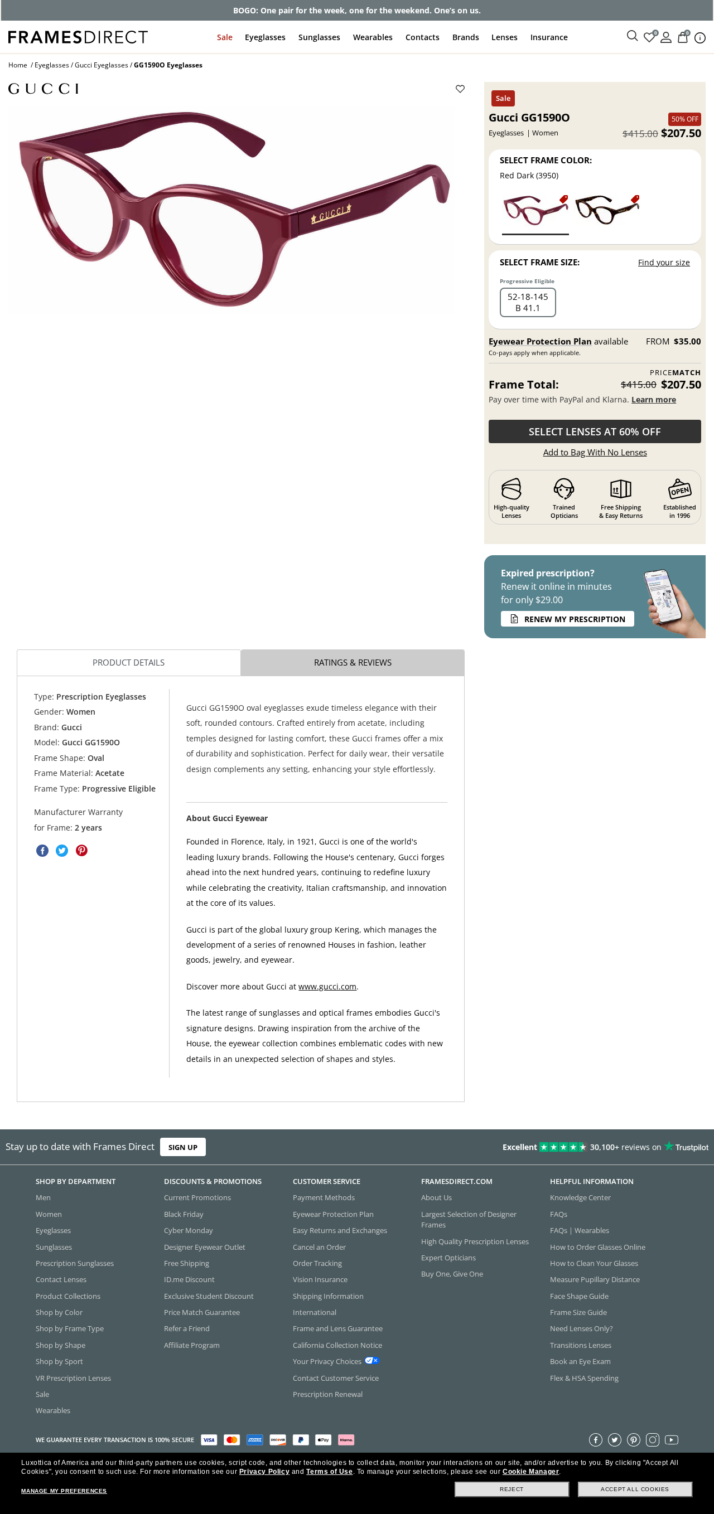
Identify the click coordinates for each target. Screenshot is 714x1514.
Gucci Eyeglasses (101, 65)
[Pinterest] (633, 1440)
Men (43, 1198)
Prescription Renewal (328, 1394)
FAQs (558, 1214)
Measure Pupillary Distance (595, 1280)
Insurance (549, 37)
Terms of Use (329, 1472)
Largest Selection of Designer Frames (469, 1219)
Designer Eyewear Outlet (204, 1247)
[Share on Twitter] (62, 851)
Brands (465, 37)
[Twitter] (614, 1440)
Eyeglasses (265, 37)
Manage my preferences (64, 1491)
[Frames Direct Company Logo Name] (78, 36)
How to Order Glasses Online (597, 1247)
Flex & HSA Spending (584, 1378)
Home (17, 65)
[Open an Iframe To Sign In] (666, 36)
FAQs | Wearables (579, 1230)
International (314, 1312)
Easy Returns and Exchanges (340, 1230)
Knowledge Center (580, 1198)
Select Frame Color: (546, 160)
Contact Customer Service (336, 1378)
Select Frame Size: (540, 262)
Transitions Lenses (580, 1345)
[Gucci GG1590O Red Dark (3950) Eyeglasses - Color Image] (535, 214)
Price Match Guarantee (202, 1312)
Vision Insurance (320, 1280)
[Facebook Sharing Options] (42, 851)
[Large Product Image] (231, 210)
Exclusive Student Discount (209, 1296)
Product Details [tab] (129, 662)
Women (49, 1214)
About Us (436, 1198)
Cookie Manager (531, 1472)
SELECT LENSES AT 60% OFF (595, 431)
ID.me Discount (189, 1280)
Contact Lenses (61, 1280)
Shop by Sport (59, 1361)
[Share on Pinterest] (81, 851)
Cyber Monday (188, 1230)
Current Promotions (197, 1198)
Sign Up (182, 1147)
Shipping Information (328, 1296)
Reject (512, 1489)
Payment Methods (324, 1198)
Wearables (373, 37)
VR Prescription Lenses (73, 1378)
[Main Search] (632, 36)
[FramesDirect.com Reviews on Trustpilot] (562, 1147)
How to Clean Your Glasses (594, 1263)
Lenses (504, 37)
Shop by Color (59, 1312)
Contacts (423, 37)
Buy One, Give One (452, 1274)
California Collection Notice (337, 1345)
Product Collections (68, 1296)
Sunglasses (319, 37)
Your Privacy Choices (327, 1361)
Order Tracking (317, 1263)
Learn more (653, 399)
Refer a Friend (187, 1329)
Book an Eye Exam (580, 1361)
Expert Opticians (448, 1258)
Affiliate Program (192, 1345)
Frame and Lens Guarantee (338, 1329)
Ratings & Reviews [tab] (353, 662)
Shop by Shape (60, 1345)
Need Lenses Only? (581, 1329)
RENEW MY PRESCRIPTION (574, 619)
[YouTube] (671, 1440)
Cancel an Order (319, 1247)
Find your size (664, 262)
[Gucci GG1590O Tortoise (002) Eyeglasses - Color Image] (606, 214)
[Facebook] (595, 1440)
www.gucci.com (327, 986)
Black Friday (184, 1214)
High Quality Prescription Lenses (475, 1241)
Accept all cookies (635, 1489)
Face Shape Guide (579, 1296)
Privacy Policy (264, 1472)
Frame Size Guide (578, 1312)
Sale (225, 37)
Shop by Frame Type (70, 1329)
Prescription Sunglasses (75, 1263)
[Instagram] (652, 1440)
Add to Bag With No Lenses (595, 452)
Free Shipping (186, 1263)
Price (675, 372)
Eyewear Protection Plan (540, 341)
